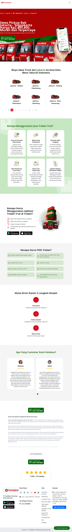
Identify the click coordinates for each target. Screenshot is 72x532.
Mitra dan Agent (46, 501)
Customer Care (46, 499)
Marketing (45, 496)
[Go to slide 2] (35, 394)
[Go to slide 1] (34, 394)
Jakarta (26, 13)
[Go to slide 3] (37, 394)
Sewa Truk (19, 13)
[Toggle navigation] (69, 2)
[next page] (29, 110)
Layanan (8, 13)
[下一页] (36, 110)
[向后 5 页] (29, 110)
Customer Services (44, 493)
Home (1, 13)
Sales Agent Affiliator (45, 505)
